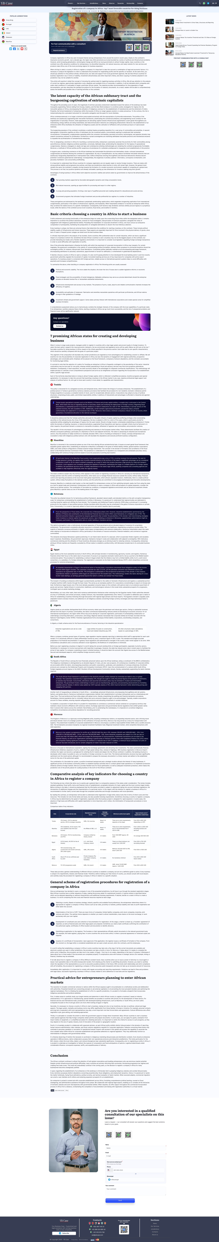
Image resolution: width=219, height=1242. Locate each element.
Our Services (81, 3)
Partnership (130, 3)
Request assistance (59, 50)
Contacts (140, 3)
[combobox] (110, 1170)
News (104, 3)
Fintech (70, 3)
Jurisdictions (94, 3)
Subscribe (65, 1233)
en (213, 3)
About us (111, 3)
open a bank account (59, 1090)
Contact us (59, 326)
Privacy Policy (74, 1239)
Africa (67, 1090)
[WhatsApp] (137, 47)
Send (120, 1200)
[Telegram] (129, 47)
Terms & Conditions (83, 1239)
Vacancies (120, 3)
